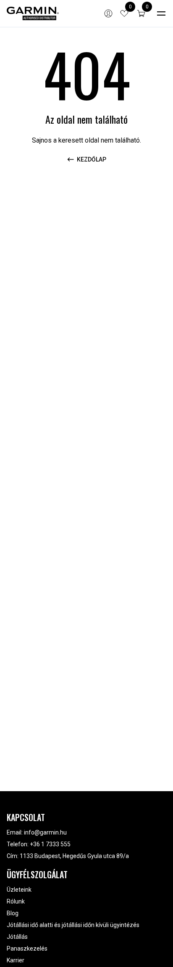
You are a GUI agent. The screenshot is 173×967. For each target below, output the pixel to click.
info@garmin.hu (45, 832)
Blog (12, 913)
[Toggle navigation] (161, 13)
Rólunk (16, 901)
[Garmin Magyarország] (33, 13)
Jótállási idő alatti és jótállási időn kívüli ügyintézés (73, 925)
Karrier (15, 960)
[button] (141, 13)
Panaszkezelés (27, 948)
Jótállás (17, 936)
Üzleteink (19, 889)
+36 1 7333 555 (50, 844)
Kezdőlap (91, 159)
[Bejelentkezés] (108, 13)
